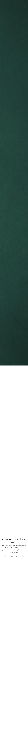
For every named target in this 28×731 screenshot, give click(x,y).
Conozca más (14, 556)
